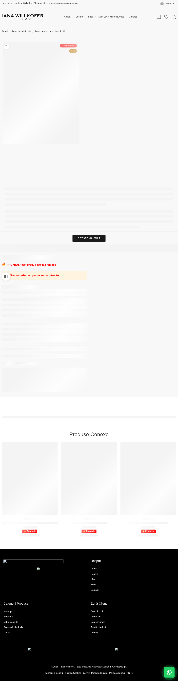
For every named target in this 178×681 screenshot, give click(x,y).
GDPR (86, 673)
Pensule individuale (21, 31)
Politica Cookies (73, 673)
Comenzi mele (98, 622)
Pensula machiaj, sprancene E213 (148, 522)
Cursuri (94, 632)
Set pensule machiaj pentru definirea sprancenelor (30, 522)
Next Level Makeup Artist (111, 16)
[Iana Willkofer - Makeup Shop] (23, 17)
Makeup (7, 611)
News (93, 584)
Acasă (67, 16)
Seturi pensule (10, 622)
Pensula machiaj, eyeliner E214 (89, 522)
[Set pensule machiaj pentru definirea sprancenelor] (30, 478)
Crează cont (97, 611)
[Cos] (158, 16)
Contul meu (96, 616)
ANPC (130, 673)
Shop (90, 16)
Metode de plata (99, 673)
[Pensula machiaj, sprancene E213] (148, 478)
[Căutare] (173, 16)
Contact (133, 16)
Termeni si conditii (54, 673)
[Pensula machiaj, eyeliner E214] (89, 478)
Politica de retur (117, 673)
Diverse (7, 632)
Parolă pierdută (98, 627)
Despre (79, 16)
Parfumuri (8, 616)
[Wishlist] (6, 46)
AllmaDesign (119, 666)
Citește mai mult (89, 238)
